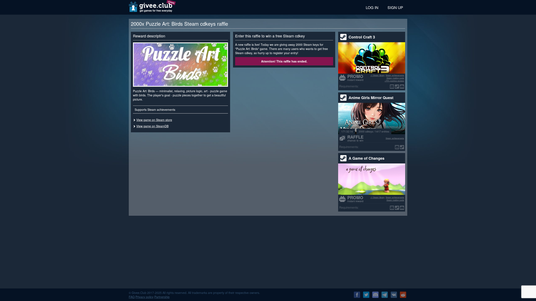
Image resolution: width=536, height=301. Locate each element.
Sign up (395, 7)
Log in (372, 7)
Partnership (162, 297)
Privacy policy (144, 297)
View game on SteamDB (152, 126)
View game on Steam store (154, 120)
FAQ (132, 297)
